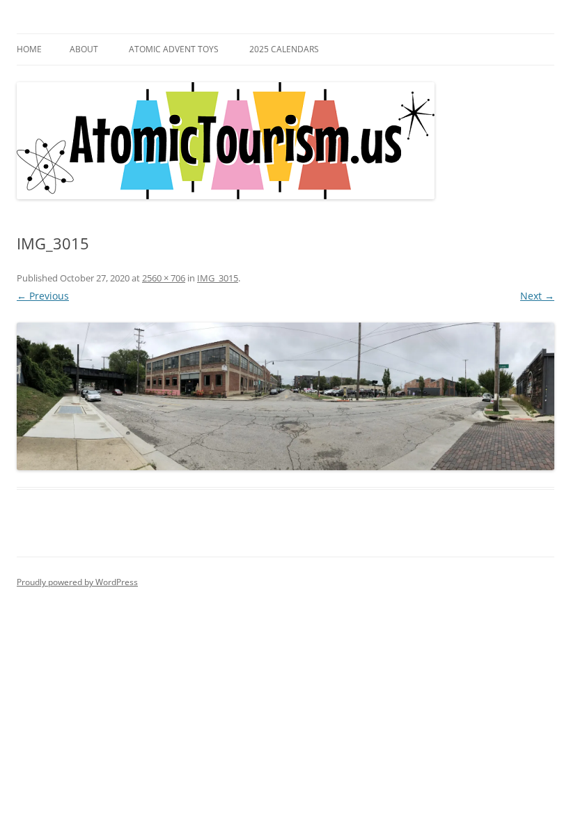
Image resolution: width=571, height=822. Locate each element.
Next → (537, 295)
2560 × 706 (163, 278)
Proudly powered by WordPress (77, 582)
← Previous (43, 295)
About (84, 49)
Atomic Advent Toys (174, 49)
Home (29, 49)
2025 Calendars (284, 49)
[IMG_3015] (285, 397)
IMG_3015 (217, 278)
